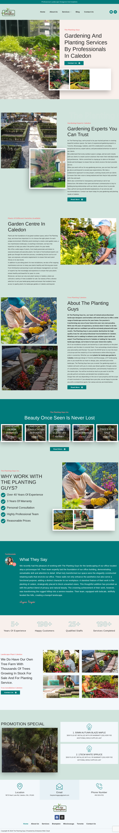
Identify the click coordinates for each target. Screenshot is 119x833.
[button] (67, 12)
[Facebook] (111, 12)
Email (59, 792)
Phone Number (99, 792)
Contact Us (89, 12)
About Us (54, 12)
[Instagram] (115, 12)
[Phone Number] (99, 786)
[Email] (59, 786)
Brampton (56, 824)
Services (66, 12)
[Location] (20, 786)
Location (19, 792)
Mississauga (68, 824)
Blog (78, 12)
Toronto (80, 824)
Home (42, 12)
